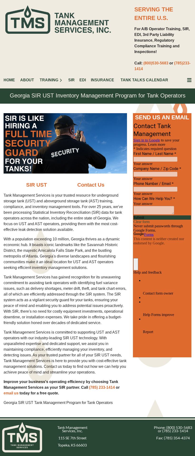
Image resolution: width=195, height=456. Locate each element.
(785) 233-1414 (102, 387)
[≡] (184, 80)
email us (11, 393)
